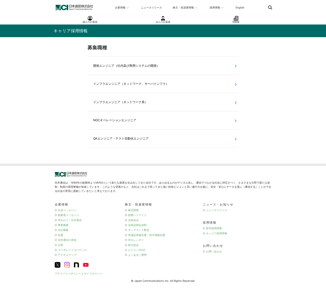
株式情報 (133, 210)
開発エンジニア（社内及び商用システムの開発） (126, 65)
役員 (60, 235)
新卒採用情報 (214, 228)
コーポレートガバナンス (72, 249)
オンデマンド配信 (138, 229)
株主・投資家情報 (183, 7)
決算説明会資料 (137, 225)
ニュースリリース (151, 7)
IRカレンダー (136, 239)
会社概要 (63, 229)
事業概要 (63, 225)
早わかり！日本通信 (70, 220)
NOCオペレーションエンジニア (114, 120)
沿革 (60, 245)
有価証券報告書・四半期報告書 (146, 235)
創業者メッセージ (68, 215)
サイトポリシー (93, 273)
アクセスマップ (67, 254)
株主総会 (133, 245)
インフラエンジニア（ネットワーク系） (120, 102)
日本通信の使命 (67, 239)
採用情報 (215, 7)
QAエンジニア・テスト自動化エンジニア (121, 138)
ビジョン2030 (136, 249)
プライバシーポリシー (68, 273)
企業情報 (120, 7)
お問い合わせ (214, 251)
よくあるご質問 (137, 254)
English (240, 7)
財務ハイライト (137, 215)
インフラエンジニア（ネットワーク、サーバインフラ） (131, 84)
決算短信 (133, 220)
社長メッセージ (67, 210)
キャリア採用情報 (216, 233)
